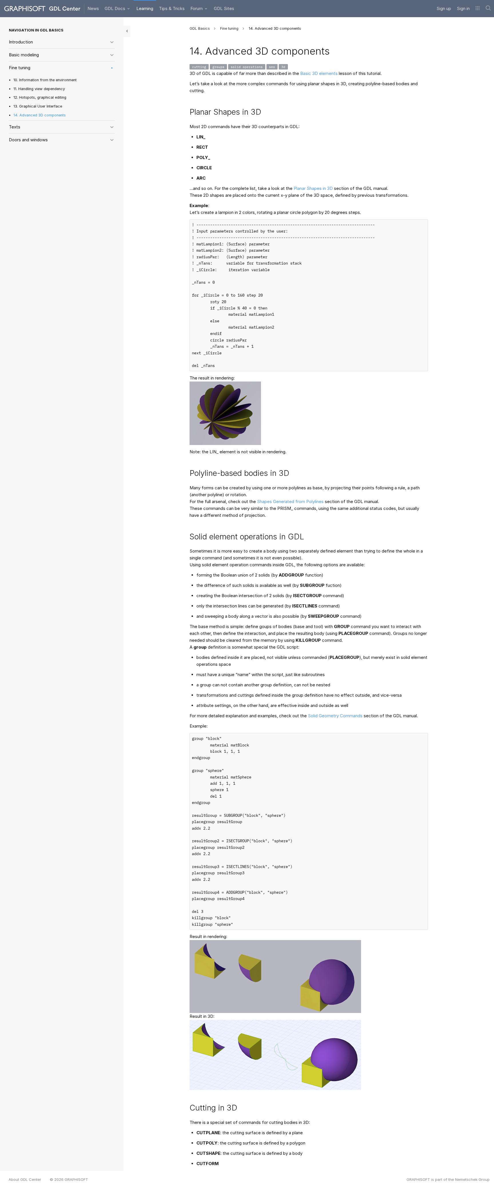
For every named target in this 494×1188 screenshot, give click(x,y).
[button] (478, 8)
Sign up (444, 8)
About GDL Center (25, 1179)
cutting (199, 67)
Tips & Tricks (172, 8)
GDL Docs (115, 8)
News (93, 8)
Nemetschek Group (472, 1179)
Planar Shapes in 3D (313, 188)
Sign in (463, 8)
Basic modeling (24, 54)
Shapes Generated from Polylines (290, 501)
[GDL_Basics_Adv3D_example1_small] (225, 413)
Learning (144, 8)
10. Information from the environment (45, 80)
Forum (197, 8)
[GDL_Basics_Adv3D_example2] (275, 976)
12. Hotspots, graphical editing (39, 97)
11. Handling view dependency (39, 89)
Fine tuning (19, 67)
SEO (272, 67)
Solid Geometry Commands (335, 715)
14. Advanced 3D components (39, 115)
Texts (14, 127)
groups (218, 67)
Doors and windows (28, 139)
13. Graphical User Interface (37, 106)
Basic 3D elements (319, 73)
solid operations (247, 67)
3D (283, 67)
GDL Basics (200, 28)
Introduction (21, 42)
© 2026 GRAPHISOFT (69, 1179)
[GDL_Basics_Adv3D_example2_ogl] (275, 1054)
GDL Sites (224, 8)
